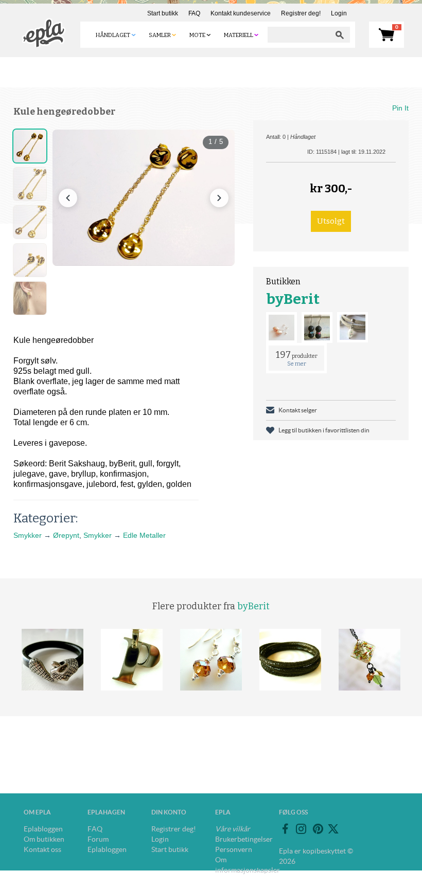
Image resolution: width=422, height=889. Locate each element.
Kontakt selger (297, 410)
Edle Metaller (144, 535)
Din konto (168, 812)
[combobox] (298, 35)
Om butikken (44, 839)
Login (339, 13)
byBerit (293, 299)
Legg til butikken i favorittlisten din (324, 430)
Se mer (296, 363)
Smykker (27, 535)
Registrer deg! (301, 13)
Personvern (233, 849)
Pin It (400, 108)
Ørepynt (66, 535)
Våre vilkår (232, 829)
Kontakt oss (42, 849)
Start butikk (162, 13)
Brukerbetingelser (244, 839)
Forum (98, 839)
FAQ (194, 13)
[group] (143, 198)
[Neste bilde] (219, 198)
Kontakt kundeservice (240, 13)
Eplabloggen (43, 829)
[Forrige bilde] (68, 198)
